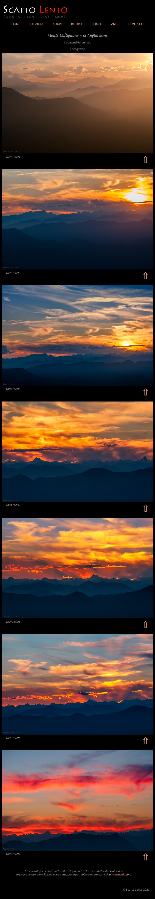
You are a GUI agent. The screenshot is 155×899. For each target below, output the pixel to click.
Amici (115, 24)
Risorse (77, 24)
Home (16, 24)
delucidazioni (122, 874)
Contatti (135, 24)
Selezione (36, 24)
